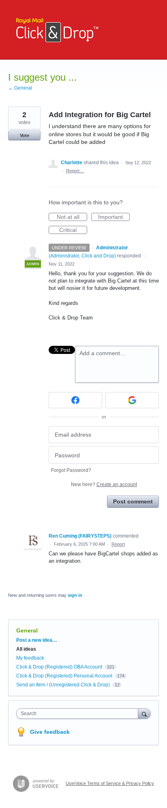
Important (114, 217)
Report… (75, 170)
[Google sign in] (132, 400)
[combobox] (79, 713)
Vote (24, 135)
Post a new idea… (36, 640)
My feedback (30, 658)
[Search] (144, 713)
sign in (75, 595)
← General (20, 88)
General (27, 630)
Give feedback (50, 732)
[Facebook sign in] (75, 400)
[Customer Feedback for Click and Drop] (55, 29)
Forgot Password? (71, 470)
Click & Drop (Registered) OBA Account (59, 667)
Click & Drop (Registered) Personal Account (64, 676)
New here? (104, 484)
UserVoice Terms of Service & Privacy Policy (110, 783)
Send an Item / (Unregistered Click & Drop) (63, 685)
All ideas (26, 649)
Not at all (72, 217)
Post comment (133, 501)
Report (118, 544)
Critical (73, 230)
